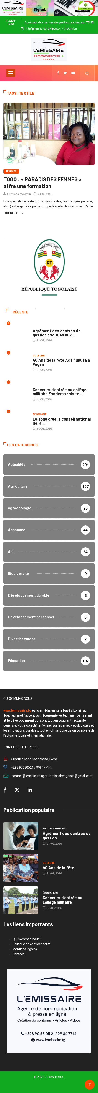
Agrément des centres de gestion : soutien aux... (57, 332)
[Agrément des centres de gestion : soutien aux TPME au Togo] (20, 836)
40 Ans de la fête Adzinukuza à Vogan (61, 362)
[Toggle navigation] (10, 73)
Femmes (11, 171)
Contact (18, 954)
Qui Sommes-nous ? (27, 939)
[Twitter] (65, 73)
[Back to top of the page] (89, 1084)
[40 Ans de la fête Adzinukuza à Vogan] (20, 868)
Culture (38, 355)
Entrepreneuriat (45, 326)
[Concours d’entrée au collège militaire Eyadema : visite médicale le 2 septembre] (20, 900)
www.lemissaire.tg (17, 710)
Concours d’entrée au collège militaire (62, 900)
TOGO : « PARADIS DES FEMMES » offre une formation (42, 182)
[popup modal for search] (87, 73)
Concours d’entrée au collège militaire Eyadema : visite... (59, 391)
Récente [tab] (20, 312)
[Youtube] (73, 73)
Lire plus (10, 213)
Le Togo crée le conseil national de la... (62, 421)
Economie (39, 414)
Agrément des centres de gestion (67, 835)
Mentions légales (25, 949)
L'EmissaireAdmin (19, 194)
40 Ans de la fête (58, 867)
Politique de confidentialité (32, 944)
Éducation (40, 385)
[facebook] (58, 73)
